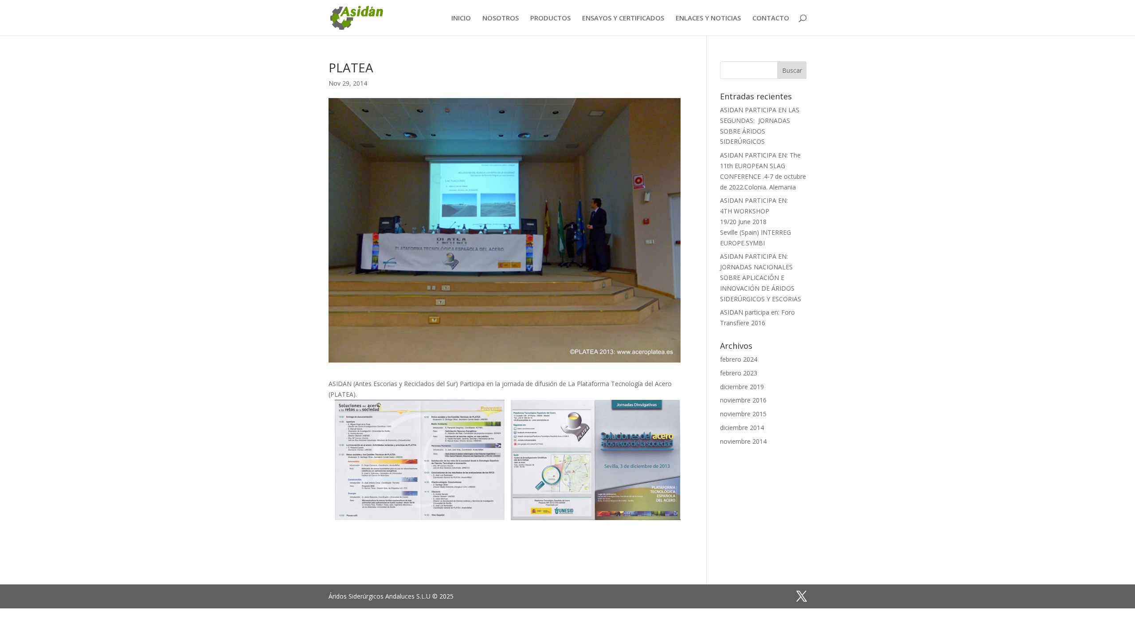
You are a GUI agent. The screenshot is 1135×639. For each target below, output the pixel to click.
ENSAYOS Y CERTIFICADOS (623, 18)
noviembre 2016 (743, 400)
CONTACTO (770, 18)
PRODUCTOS (550, 18)
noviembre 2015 (743, 414)
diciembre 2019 (742, 387)
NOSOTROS (500, 18)
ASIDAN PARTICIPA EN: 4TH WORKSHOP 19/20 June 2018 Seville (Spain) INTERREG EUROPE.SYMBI (755, 221)
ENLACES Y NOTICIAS (708, 18)
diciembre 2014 (742, 427)
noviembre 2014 (743, 441)
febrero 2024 (738, 359)
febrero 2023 (738, 373)
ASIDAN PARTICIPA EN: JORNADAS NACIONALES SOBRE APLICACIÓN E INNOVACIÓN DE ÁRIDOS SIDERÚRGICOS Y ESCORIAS (760, 277)
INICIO (461, 18)
